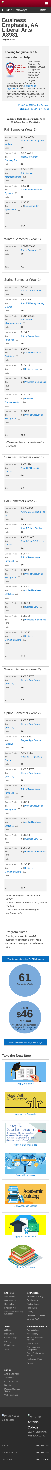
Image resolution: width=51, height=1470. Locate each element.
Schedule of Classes (36, 1315)
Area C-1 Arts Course (31, 290)
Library (30, 1311)
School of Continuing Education (13, 1312)
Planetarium (9, 1345)
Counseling (9, 1304)
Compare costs (24, 1029)
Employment (32, 1300)
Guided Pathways (14, 10)
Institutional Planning (36, 1359)
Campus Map (10, 1337)
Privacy (30, 1363)
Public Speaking (29, 250)
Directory (8, 1385)
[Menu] (46, 2)
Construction (32, 1343)
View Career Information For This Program (25, 959)
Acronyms (9, 1377)
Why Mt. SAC (33, 1319)
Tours (6, 1349)
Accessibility (32, 1334)
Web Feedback (11, 1395)
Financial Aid (10, 1308)
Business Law (31, 369)
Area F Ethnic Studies (31, 528)
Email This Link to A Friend (36, 109)
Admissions (9, 1296)
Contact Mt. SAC (11, 1381)
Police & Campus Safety (12, 1390)
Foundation (32, 1308)
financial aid (31, 1027)
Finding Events (33, 1304)
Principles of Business (35, 382)
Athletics (8, 1330)
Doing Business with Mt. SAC (36, 1354)
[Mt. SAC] (25, 3)
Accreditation (32, 1330)
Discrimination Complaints (33, 1348)
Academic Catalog (35, 1296)
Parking (7, 1341)
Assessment (10, 1300)
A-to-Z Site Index (11, 1374)
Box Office (9, 1334)
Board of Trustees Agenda (35, 1338)
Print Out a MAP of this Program (33, 105)
